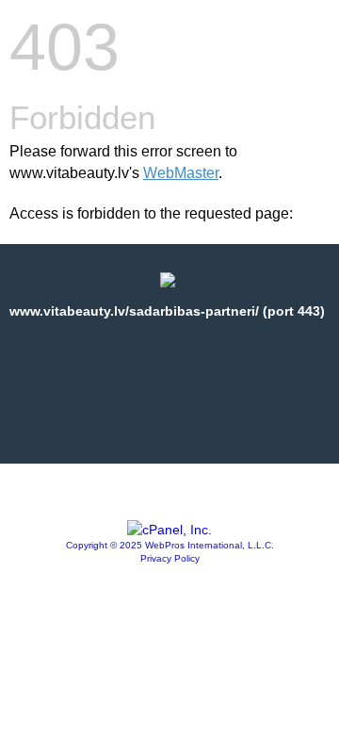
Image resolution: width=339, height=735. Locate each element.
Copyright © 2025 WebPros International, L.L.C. (170, 545)
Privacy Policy (170, 558)
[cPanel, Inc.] (169, 529)
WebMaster (180, 173)
